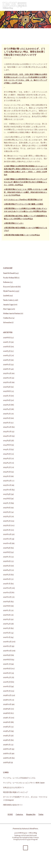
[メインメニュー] (46, 5)
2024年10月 (7, 436)
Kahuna (25, 828)
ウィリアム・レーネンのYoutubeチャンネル (19, 778)
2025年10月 (7, 382)
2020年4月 (7, 678)
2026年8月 (7, 338)
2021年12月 (7, 588)
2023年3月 (7, 521)
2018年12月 (7, 749)
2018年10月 (7, 758)
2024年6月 (7, 454)
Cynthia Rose (7, 318)
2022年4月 (7, 570)
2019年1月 (6, 745)
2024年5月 (7, 459)
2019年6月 (6, 722)
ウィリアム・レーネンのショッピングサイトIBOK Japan (24, 783)
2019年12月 (7, 695)
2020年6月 (7, 669)
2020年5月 (7, 673)
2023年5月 (7, 512)
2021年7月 (6, 610)
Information (7, 323)
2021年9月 (6, 602)
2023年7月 (7, 503)
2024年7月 (7, 450)
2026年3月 (7, 360)
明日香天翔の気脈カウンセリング (15, 792)
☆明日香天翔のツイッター (14, 223)
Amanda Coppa (8, 305)
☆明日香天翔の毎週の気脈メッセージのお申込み (22, 235)
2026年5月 (7, 351)
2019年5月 (6, 727)
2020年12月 (7, 642)
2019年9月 (6, 709)
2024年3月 (7, 467)
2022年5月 (7, 566)
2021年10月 (7, 597)
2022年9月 (7, 548)
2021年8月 (7, 606)
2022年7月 (7, 557)
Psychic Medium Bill (10, 278)
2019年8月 (7, 713)
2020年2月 (7, 687)
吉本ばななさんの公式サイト (13, 787)
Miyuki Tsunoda (8, 291)
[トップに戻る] (25, 847)
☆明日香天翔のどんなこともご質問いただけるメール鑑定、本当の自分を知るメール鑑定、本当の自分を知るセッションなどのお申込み (25, 192)
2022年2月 (7, 579)
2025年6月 (7, 400)
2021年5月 (6, 619)
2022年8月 (7, 552)
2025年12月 (7, 373)
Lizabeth (6, 296)
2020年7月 (7, 664)
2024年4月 (7, 463)
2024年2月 (7, 472)
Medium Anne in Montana (11, 314)
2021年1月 (6, 637)
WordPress (34, 828)
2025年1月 (6, 423)
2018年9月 (7, 763)
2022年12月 (7, 534)
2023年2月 (7, 526)
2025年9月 (7, 387)
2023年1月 (6, 530)
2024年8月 (7, 445)
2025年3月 (7, 414)
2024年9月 (7, 441)
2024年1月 (7, 476)
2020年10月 (7, 651)
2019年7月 (6, 718)
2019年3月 (6, 736)
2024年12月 (7, 427)
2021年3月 (6, 628)
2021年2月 (6, 633)
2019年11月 (7, 700)
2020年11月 (7, 646)
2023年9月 (7, 494)
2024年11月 (7, 432)
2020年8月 (7, 660)
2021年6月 (6, 615)
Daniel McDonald (9, 273)
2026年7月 (7, 342)
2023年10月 (7, 490)
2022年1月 (6, 584)
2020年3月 (7, 682)
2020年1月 (7, 691)
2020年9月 (7, 655)
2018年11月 (7, 754)
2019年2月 (6, 740)
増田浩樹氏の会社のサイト (13, 805)
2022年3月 (7, 575)
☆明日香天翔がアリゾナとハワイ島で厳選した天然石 (23, 204)
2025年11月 (7, 378)
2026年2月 (7, 365)
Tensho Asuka (8, 300)
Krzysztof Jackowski (10, 287)
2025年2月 (7, 418)
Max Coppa (7, 309)
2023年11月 (7, 485)
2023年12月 (7, 481)
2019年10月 (7, 704)
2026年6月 (7, 347)
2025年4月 (7, 409)
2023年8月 (7, 499)
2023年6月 (7, 508)
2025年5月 (7, 405)
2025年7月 (7, 396)
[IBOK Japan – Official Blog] (15, 5)
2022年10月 (7, 543)
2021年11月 (7, 593)
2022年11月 (7, 539)
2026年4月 (7, 356)
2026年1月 (6, 369)
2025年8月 (7, 391)
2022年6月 (7, 561)
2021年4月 (7, 624)
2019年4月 (7, 731)
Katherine (6, 282)
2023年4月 (7, 517)
